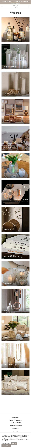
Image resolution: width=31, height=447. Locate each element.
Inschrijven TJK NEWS (15, 423)
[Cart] (28, 7)
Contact (15, 431)
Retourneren (15, 428)
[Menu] (2, 6)
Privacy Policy (15, 417)
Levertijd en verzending (15, 425)
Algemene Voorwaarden (15, 420)
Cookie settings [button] (6, 443)
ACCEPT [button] (14, 443)
